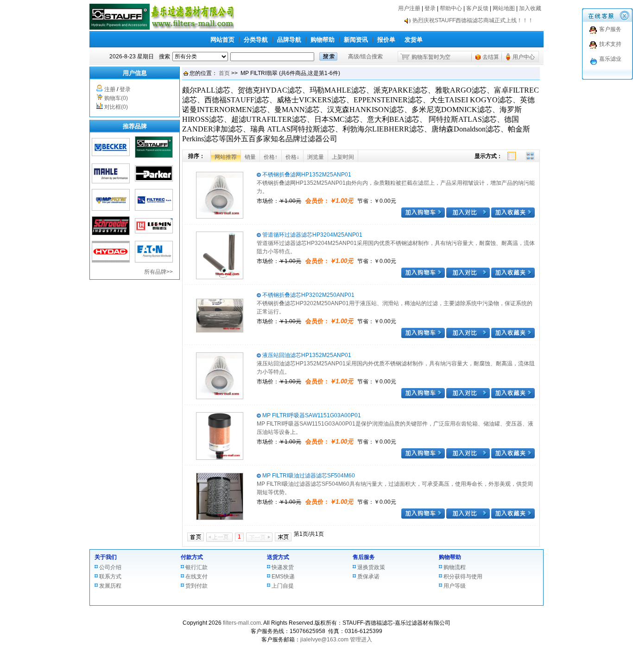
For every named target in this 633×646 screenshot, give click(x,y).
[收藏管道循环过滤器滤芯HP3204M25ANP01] (513, 276)
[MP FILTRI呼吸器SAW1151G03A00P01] (219, 458)
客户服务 (610, 29)
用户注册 (409, 8)
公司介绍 (110, 567)
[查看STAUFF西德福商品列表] (154, 156)
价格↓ (292, 157)
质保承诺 (368, 576)
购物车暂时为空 (430, 57)
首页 (224, 73)
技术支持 (610, 44)
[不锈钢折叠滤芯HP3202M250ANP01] (219, 330)
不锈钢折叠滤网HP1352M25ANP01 (306, 174)
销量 (250, 157)
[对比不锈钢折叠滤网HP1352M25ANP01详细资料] (468, 216)
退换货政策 (371, 567)
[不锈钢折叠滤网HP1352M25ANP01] (219, 216)
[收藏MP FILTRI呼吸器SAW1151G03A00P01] (513, 456)
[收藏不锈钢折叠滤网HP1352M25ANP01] (513, 216)
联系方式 (110, 576)
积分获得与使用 (462, 576)
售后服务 (364, 557)
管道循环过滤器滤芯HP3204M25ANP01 (311, 235)
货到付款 (196, 586)
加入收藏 (530, 8)
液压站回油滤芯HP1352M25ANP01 (306, 355)
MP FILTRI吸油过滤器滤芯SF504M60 (308, 475)
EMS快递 (283, 576)
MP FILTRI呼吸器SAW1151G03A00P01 (311, 415)
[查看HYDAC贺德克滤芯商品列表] (111, 260)
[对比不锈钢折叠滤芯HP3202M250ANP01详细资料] (468, 336)
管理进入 (361, 639)
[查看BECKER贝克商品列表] (111, 154)
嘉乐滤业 (610, 59)
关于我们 (106, 557)
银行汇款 (196, 567)
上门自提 (283, 586)
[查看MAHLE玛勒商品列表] (111, 181)
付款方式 (192, 557)
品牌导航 (289, 39)
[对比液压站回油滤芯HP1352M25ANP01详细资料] (468, 396)
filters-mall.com (242, 623)
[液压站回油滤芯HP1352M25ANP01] (219, 397)
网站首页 (222, 39)
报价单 (386, 39)
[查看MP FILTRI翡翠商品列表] (111, 209)
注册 (109, 89)
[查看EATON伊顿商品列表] (154, 260)
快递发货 (283, 567)
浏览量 (315, 157)
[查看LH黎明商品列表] (154, 231)
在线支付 (196, 576)
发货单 (414, 39)
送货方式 (278, 557)
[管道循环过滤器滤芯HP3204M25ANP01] (219, 277)
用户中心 (524, 57)
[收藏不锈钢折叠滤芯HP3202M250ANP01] (513, 336)
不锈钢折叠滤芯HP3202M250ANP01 (307, 295)
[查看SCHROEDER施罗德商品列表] (111, 233)
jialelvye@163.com (324, 639)
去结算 (490, 57)
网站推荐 (226, 157)
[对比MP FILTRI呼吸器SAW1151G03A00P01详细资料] (468, 456)
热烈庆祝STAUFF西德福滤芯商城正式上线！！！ (472, 25)
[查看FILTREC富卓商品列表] (154, 209)
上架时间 (343, 157)
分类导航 (256, 39)
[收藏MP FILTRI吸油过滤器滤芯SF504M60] (513, 517)
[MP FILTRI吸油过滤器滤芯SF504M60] (219, 518)
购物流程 (454, 567)
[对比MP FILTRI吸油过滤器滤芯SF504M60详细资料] (468, 517)
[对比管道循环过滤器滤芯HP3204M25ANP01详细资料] (468, 276)
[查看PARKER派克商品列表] (154, 179)
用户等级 (454, 586)
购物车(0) (116, 98)
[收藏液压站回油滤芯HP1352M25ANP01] (513, 396)
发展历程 (110, 586)
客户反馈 (477, 8)
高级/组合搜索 (365, 56)
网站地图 (504, 8)
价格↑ (271, 157)
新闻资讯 (356, 39)
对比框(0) (116, 107)
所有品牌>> (158, 272)
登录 (430, 8)
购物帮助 (322, 39)
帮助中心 (451, 8)
